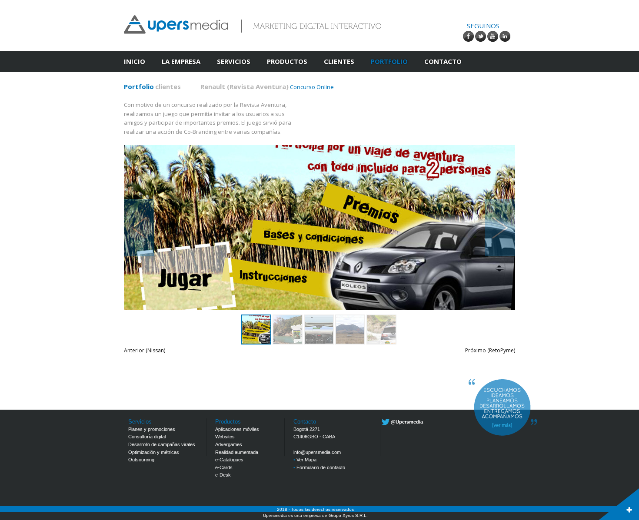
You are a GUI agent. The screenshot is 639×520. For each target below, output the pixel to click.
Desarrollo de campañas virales (161, 444)
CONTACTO (443, 61)
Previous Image (139, 227)
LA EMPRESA (181, 61)
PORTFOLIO (389, 61)
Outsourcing (141, 459)
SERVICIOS (233, 61)
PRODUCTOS (287, 61)
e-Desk (223, 474)
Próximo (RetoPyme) (490, 350)
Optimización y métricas (153, 452)
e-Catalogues (229, 459)
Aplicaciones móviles (237, 429)
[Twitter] (480, 36)
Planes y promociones (151, 429)
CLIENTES (339, 61)
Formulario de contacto (319, 467)
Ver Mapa (304, 459)
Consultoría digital (147, 436)
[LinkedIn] (504, 36)
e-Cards (224, 467)
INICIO (134, 61)
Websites (225, 436)
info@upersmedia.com (317, 452)
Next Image (500, 227)
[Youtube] (492, 36)
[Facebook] (468, 36)
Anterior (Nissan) (144, 350)
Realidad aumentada (236, 452)
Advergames (228, 444)
